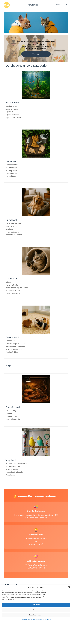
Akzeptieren (36, 604)
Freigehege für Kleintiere (15, 346)
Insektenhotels (12, 173)
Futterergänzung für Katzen (17, 288)
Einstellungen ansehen (36, 615)
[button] (69, 587)
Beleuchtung (11, 410)
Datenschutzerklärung (37, 619)
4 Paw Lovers (32, 5)
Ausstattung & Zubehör (15, 343)
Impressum (48, 619)
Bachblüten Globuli (13, 223)
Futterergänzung (12, 232)
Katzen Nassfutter (13, 293)
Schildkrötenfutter (13, 419)
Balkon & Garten (12, 285)
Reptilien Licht (11, 413)
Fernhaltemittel (12, 165)
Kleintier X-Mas (12, 352)
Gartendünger (11, 167)
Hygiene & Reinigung (14, 349)
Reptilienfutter (11, 416)
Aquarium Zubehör (13, 117)
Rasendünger (11, 176)
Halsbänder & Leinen (14, 235)
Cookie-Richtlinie (25, 619)
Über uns (36, 54)
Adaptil (8, 282)
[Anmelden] (62, 5)
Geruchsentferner (13, 290)
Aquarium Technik (13, 114)
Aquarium (10, 112)
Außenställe (10, 341)
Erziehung (9, 229)
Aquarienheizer (12, 109)
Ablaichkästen (11, 106)
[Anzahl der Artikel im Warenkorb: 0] (66, 5)
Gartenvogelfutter (13, 466)
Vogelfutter (10, 475)
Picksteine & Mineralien (15, 472)
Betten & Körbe (12, 226)
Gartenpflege (11, 170)
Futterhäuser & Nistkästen (16, 463)
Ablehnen (36, 610)
